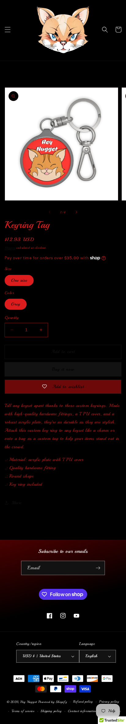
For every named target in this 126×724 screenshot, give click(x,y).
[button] (7, 29)
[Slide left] (49, 212)
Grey (15, 304)
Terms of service (23, 711)
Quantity (12, 317)
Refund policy (83, 702)
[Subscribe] (98, 568)
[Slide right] (76, 212)
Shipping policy (51, 711)
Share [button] (17, 502)
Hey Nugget (28, 702)
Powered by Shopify (52, 702)
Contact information (82, 711)
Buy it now (63, 369)
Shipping (10, 248)
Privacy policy (109, 702)
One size (19, 280)
